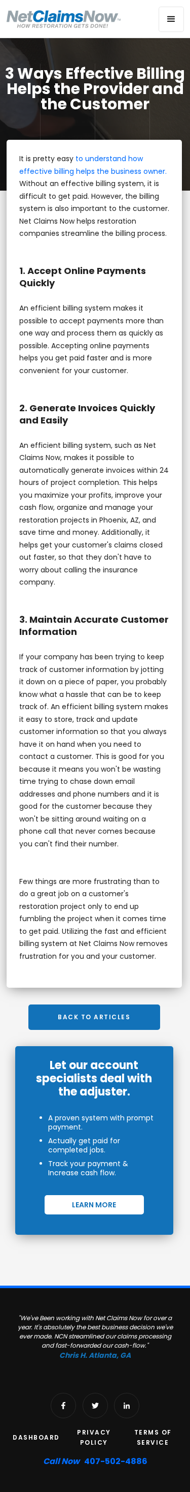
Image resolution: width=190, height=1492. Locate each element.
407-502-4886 (95, 1461)
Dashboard (36, 1437)
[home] (64, 19)
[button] (171, 19)
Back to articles (94, 1017)
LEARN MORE (94, 1205)
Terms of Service (153, 1437)
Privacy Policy (94, 1437)
